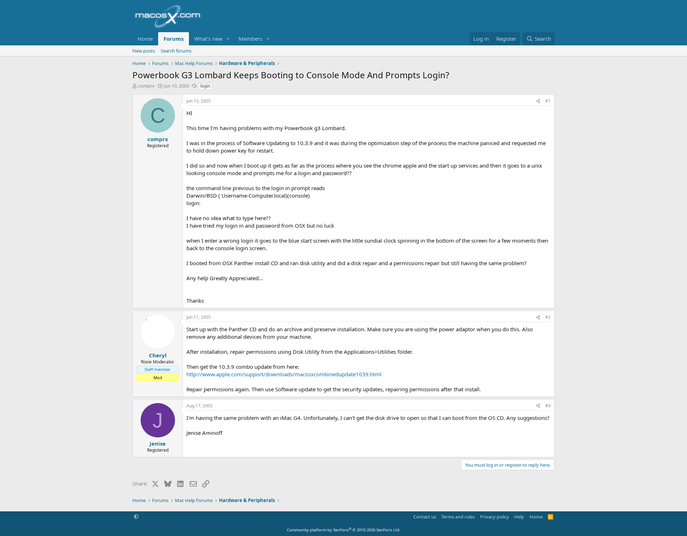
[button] (228, 38)
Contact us (424, 516)
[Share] (538, 101)
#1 (548, 101)
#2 (548, 317)
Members (250, 38)
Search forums (176, 51)
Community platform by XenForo (343, 529)
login (205, 86)
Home (145, 38)
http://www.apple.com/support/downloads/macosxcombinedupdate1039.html (283, 374)
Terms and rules (458, 516)
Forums (174, 38)
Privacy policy (494, 516)
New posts (143, 51)
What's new (208, 38)
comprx (146, 86)
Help (519, 516)
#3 (548, 406)
